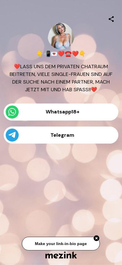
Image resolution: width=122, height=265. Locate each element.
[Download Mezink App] (61, 254)
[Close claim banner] (97, 238)
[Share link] (111, 18)
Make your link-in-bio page (61, 243)
